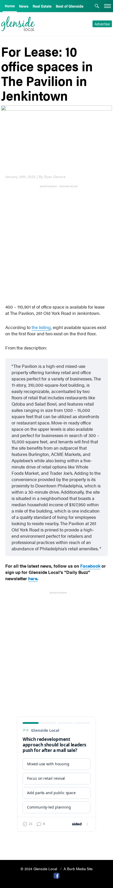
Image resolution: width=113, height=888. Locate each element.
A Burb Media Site (78, 868)
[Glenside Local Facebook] (56, 875)
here (32, 578)
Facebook (90, 566)
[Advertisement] (56, 244)
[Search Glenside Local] (97, 6)
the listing (41, 327)
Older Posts (56, 842)
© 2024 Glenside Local (39, 868)
